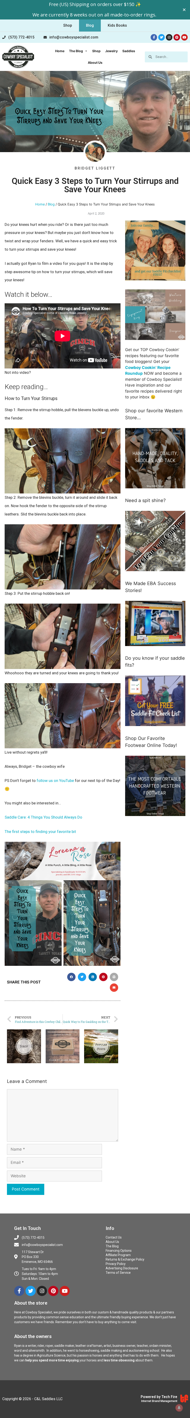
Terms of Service (118, 1272)
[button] (67, 25)
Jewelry (111, 51)
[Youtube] (184, 37)
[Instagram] (169, 37)
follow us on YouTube (55, 780)
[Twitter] (161, 37)
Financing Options (119, 1250)
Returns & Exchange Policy (125, 1259)
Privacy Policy (116, 1264)
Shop (96, 51)
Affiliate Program (118, 1255)
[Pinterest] (177, 37)
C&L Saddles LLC (48, 1399)
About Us (95, 62)
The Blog (76, 51)
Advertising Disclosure (122, 1268)
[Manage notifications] (179, 1408)
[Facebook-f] (154, 37)
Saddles (128, 51)
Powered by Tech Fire (159, 1397)
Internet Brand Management (159, 1401)
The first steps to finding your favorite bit (40, 831)
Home (59, 51)
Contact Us (114, 1237)
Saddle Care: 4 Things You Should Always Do (43, 817)
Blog (51, 204)
